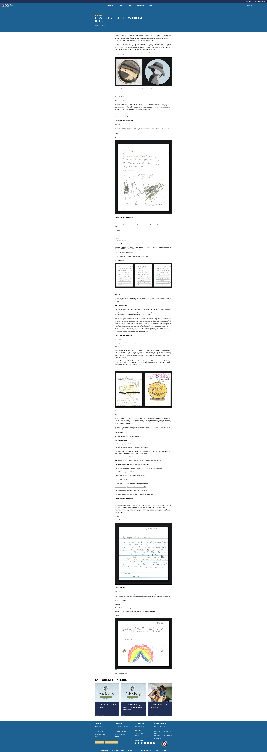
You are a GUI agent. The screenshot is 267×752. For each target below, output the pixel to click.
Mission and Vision (100, 734)
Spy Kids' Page (136, 313)
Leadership (98, 729)
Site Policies (115, 750)
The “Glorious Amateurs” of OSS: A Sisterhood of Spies (130, 475)
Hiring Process (119, 729)
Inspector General (146, 750)
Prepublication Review (161, 729)
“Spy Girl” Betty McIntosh (122, 479)
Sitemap (164, 750)
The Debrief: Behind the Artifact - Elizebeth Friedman (129, 494)
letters (119, 673)
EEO (138, 750)
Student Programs (147, 318)
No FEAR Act (131, 750)
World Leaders (139, 733)
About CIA (98, 726)
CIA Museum (98, 736)
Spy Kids (137, 735)
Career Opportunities (121, 726)
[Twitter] (142, 743)
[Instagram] (136, 743)
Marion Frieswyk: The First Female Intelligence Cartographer (132, 483)
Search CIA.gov (105, 750)
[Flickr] (151, 743)
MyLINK (117, 736)
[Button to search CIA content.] (264, 5)
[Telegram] (154, 743)
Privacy (123, 750)
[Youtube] (148, 743)
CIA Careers (135, 318)
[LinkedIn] (145, 743)
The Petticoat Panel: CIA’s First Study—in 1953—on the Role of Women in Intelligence (138, 468)
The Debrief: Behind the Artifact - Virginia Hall (127, 464)
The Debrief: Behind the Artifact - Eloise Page (127, 490)
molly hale (124, 673)
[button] (109, 5)
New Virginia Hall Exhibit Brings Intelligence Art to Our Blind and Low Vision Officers (138, 460)
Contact (248, 1)
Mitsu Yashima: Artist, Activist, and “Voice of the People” (130, 487)
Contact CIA (99, 742)
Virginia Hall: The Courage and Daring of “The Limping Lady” (148, 451)
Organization (99, 731)
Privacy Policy (158, 738)
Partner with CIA (159, 726)
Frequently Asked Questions (163, 736)
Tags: (116, 669)
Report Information (258, 1)
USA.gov (156, 750)
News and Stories (138, 453)
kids (116, 673)
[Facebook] (139, 743)
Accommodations (120, 734)
